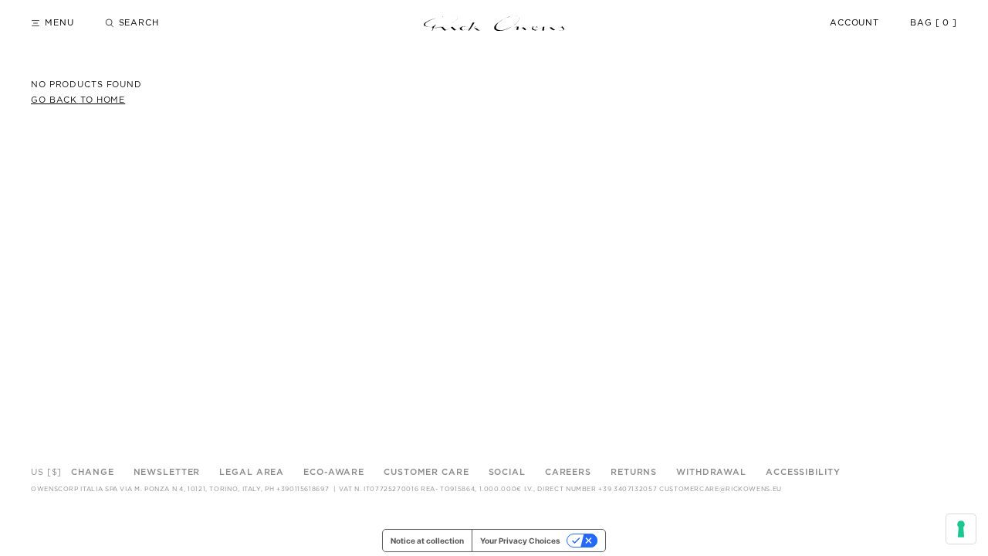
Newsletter (167, 472)
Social (507, 472)
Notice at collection (427, 540)
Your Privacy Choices (520, 540)
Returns (634, 472)
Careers (568, 472)
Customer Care (426, 472)
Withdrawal (711, 472)
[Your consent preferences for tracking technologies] (961, 529)
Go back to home (78, 100)
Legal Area (251, 472)
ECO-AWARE (333, 472)
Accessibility (803, 472)
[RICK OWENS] (494, 23)
